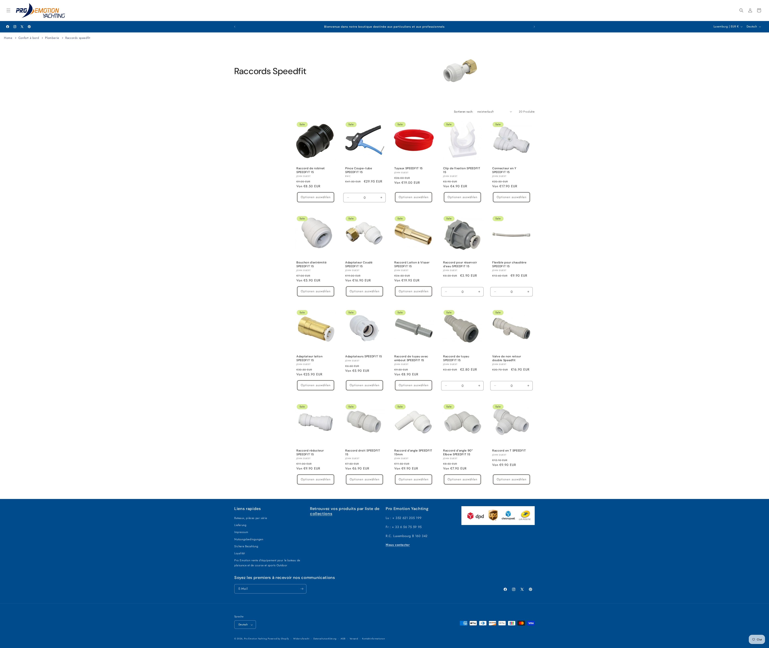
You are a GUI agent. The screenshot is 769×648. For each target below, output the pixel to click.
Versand (354, 638)
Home (8, 38)
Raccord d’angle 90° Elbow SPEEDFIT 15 (458, 452)
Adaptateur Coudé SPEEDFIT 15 (358, 264)
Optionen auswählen (316, 197)
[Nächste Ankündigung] (534, 26)
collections (321, 513)
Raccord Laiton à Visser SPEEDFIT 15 (411, 264)
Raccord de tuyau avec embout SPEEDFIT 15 (411, 358)
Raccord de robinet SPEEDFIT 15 (310, 170)
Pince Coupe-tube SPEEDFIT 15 (358, 170)
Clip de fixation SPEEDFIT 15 (461, 170)
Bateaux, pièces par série (250, 518)
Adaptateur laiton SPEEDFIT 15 (309, 358)
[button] (8, 10)
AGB (343, 638)
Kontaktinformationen (373, 638)
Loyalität (239, 553)
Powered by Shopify (278, 638)
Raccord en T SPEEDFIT (509, 450)
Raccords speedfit (77, 38)
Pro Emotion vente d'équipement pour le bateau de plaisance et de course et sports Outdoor (267, 562)
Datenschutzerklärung (324, 638)
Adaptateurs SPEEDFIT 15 (363, 356)
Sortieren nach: (463, 112)
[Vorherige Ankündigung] (234, 26)
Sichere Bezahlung (246, 546)
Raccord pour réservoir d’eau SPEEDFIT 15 (460, 264)
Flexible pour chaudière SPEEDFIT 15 (509, 264)
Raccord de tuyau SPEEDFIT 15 (456, 358)
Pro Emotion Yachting (255, 638)
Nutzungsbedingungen (248, 539)
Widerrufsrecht (301, 638)
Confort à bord (29, 38)
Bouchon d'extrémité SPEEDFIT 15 (311, 264)
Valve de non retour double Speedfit (506, 358)
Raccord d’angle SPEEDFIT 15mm (413, 452)
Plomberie (52, 38)
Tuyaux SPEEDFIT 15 (408, 168)
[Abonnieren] (301, 589)
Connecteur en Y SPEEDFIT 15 (504, 170)
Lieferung (240, 525)
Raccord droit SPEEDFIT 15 (362, 452)
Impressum (241, 532)
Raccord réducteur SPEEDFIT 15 (310, 452)
